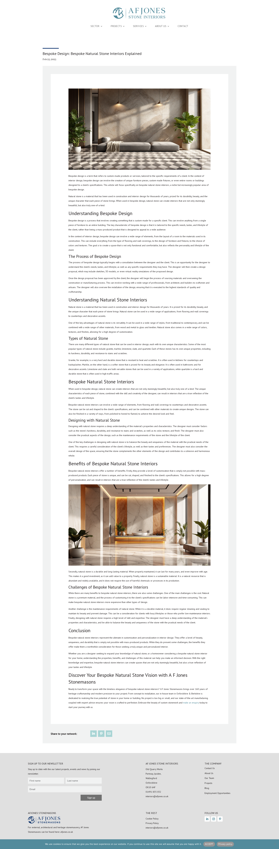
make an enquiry (191, 702)
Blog (207, 788)
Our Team (209, 778)
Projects (116, 26)
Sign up (91, 797)
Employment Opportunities (217, 793)
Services (138, 26)
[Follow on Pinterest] (220, 819)
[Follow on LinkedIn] (207, 819)
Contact (183, 26)
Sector (95, 26)
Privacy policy (225, 844)
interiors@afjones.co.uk (157, 796)
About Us (160, 26)
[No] (275, 844)
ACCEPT (209, 844)
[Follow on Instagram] (213, 819)
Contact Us (210, 768)
